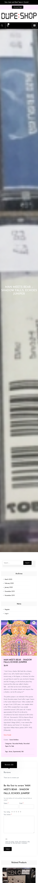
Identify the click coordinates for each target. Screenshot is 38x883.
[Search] (2, 25)
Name (6, 803)
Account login (18, 7)
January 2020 (9, 587)
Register (7, 609)
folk (22, 752)
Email (21, 803)
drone (10, 752)
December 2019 (10, 591)
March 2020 (8, 579)
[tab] (9, 765)
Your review (8, 814)
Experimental (17, 752)
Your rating (7, 812)
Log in (6, 613)
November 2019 (10, 595)
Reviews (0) (9, 765)
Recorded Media (17, 744)
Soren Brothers (14, 740)
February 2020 (9, 583)
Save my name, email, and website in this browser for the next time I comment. (17, 842)
